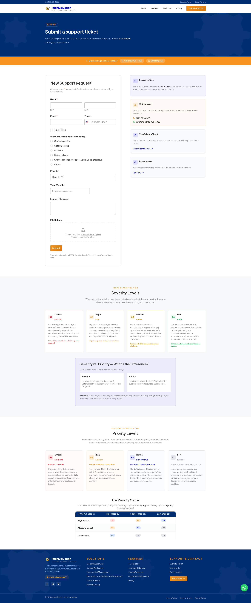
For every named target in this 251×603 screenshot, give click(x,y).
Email (53, 116)
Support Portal (186, 2)
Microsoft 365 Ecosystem (98, 572)
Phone (87, 116)
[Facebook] (47, 584)
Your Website (57, 185)
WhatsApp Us (157, 61)
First (52, 110)
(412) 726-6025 (53, 2)
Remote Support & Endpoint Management (105, 576)
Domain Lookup (93, 584)
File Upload (56, 220)
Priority (54, 171)
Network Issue (61, 155)
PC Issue (58, 150)
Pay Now (137, 173)
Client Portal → (200, 2)
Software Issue (61, 145)
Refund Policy (200, 598)
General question (62, 141)
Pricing (179, 8)
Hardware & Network (137, 568)
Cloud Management (95, 564)
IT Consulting (133, 564)
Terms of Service (107, 255)
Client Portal (175, 568)
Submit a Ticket (176, 564)
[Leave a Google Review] (58, 584)
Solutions (167, 8)
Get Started (194, 8)
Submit (56, 248)
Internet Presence (135, 572)
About (143, 8)
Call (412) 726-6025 (133, 61)
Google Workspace (95, 568)
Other (57, 164)
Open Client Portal (141, 148)
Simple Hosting (93, 580)
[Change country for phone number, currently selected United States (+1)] (87, 122)
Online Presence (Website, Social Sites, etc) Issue (78, 159)
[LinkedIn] (53, 584)
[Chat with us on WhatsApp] (244, 587)
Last (86, 110)
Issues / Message (59, 199)
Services (154, 8)
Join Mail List (60, 130)
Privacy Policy (93, 255)
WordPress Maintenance (138, 576)
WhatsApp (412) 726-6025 (148, 122)
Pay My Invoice (176, 572)
